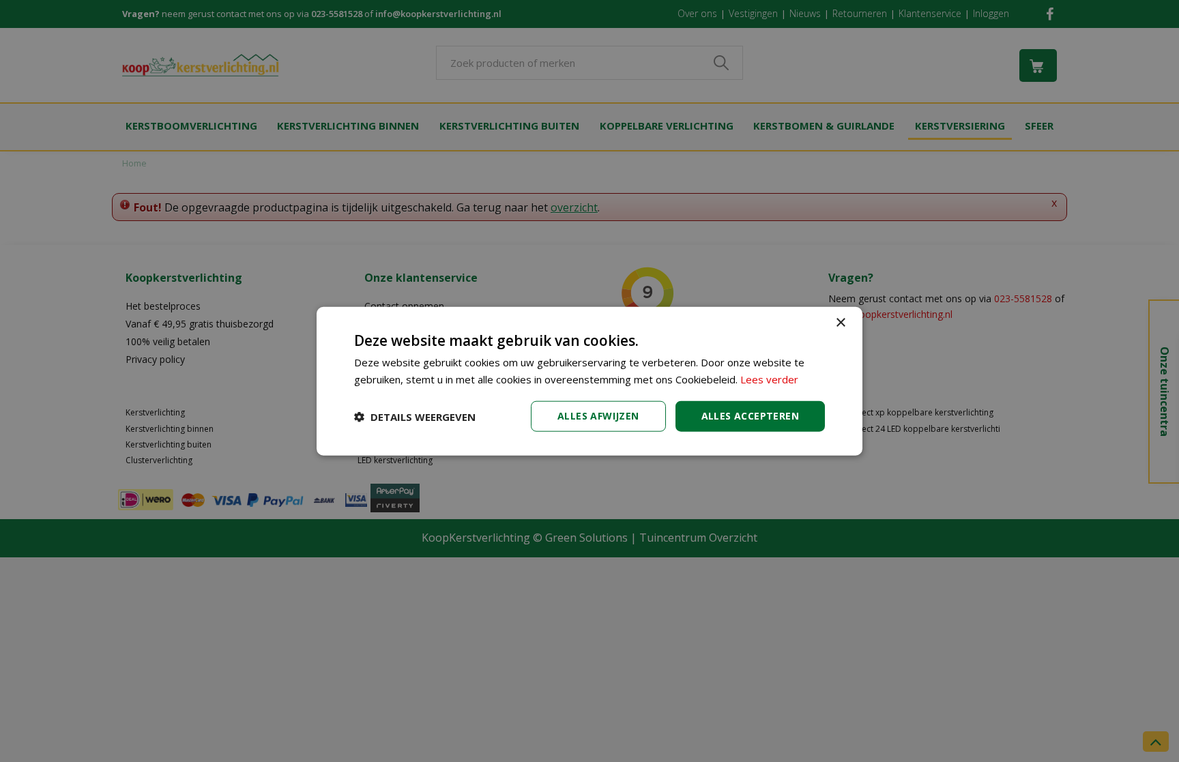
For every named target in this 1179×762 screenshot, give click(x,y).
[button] (415, 416)
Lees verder (769, 378)
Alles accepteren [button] (750, 415)
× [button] (840, 322)
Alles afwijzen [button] (598, 415)
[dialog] (589, 381)
